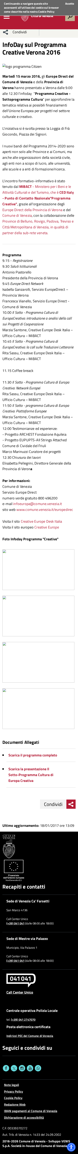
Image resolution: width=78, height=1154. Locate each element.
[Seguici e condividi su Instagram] (22, 1068)
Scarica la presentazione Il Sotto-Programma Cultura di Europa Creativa (30, 774)
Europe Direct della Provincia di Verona (32, 210)
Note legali (11, 1084)
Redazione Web (15, 1104)
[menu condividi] (5, 32)
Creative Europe (46, 527)
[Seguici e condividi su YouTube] (30, 1068)
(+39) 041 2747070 (23, 1019)
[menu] (7, 16)
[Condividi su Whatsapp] (38, 1068)
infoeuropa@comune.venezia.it (37, 503)
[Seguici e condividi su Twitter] (14, 1068)
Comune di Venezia (17, 215)
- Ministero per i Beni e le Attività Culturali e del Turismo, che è (38, 195)
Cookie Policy (46, 11)
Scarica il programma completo (32, 755)
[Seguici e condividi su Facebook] (6, 1068)
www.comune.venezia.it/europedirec (44, 509)
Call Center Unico (19, 992)
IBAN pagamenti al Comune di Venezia (30, 1110)
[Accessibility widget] (71, 1147)
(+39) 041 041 (15, 923)
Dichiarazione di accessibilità (24, 1117)
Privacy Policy (13, 1091)
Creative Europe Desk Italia (41, 521)
